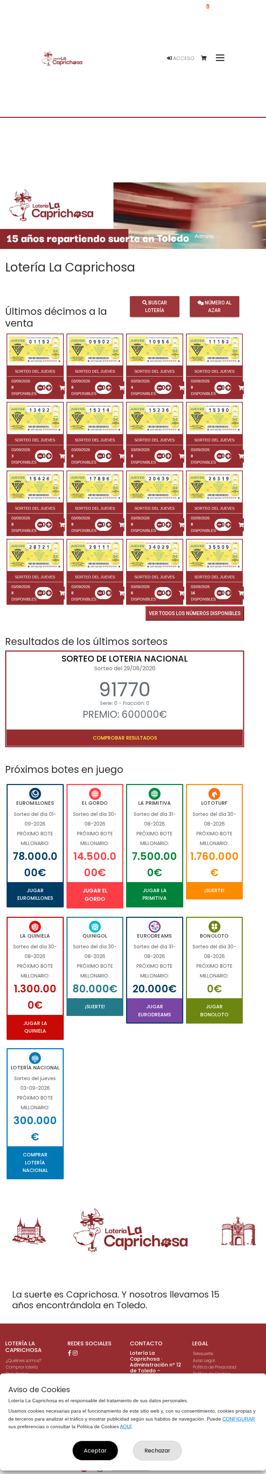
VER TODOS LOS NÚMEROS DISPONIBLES (195, 613)
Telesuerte (203, 1353)
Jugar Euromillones (35, 894)
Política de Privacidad (214, 1367)
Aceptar (95, 1451)
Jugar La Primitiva (154, 894)
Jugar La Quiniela (35, 1027)
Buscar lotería (156, 306)
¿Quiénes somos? (23, 1360)
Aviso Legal (204, 1360)
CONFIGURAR (238, 1419)
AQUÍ (126, 1426)
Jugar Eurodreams (154, 1010)
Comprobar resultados (125, 737)
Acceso (183, 58)
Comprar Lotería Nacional (35, 1162)
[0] (207, 58)
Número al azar (217, 306)
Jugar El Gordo (94, 895)
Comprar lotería (22, 1367)
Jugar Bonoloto (214, 1010)
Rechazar (157, 1451)
